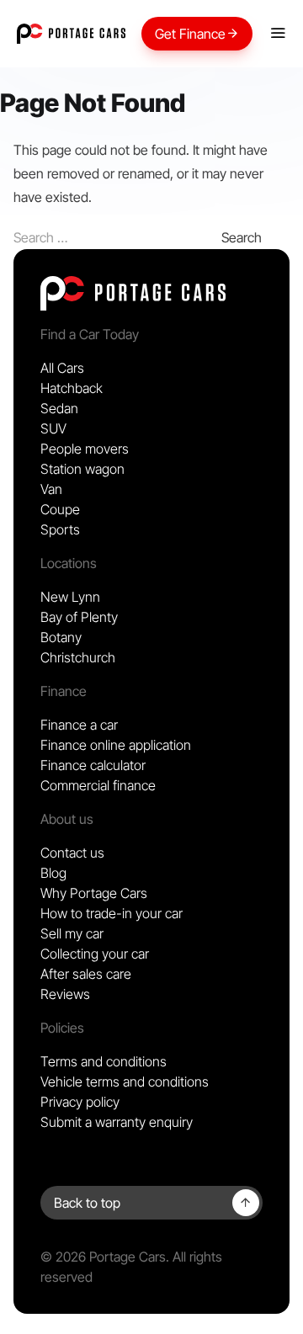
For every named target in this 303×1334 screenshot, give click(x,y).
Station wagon (82, 468)
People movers (84, 448)
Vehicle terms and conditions (124, 1081)
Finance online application (115, 744)
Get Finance (190, 33)
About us (66, 818)
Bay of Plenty (79, 617)
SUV (53, 428)
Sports (60, 529)
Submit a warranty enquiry (116, 1121)
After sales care (85, 973)
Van (51, 489)
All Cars (62, 367)
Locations (68, 563)
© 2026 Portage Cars (103, 1256)
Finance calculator (93, 765)
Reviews (65, 994)
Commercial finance (98, 785)
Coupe (60, 509)
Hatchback (71, 388)
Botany (61, 637)
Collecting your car (94, 953)
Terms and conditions (103, 1061)
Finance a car (79, 724)
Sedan (59, 408)
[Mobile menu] (277, 34)
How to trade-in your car (111, 913)
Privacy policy (80, 1101)
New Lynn (70, 596)
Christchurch (77, 657)
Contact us (72, 852)
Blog (53, 872)
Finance (63, 691)
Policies (62, 1027)
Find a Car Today (89, 334)
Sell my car (72, 933)
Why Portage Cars (93, 893)
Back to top (87, 1202)
